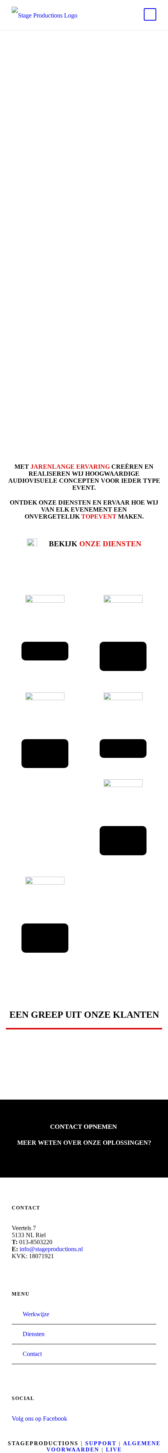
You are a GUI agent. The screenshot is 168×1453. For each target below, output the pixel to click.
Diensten (34, 1334)
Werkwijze (36, 1314)
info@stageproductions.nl (51, 1249)
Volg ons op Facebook (39, 1418)
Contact (32, 1354)
